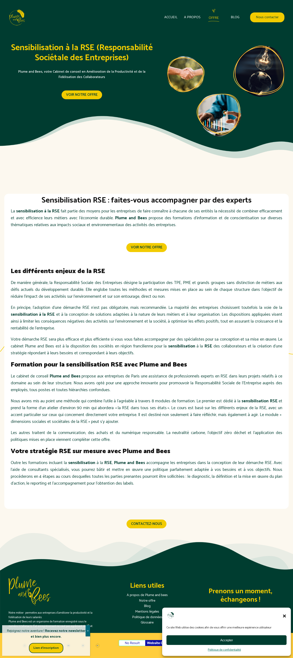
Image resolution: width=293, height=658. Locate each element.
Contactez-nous (146, 524)
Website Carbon (159, 643)
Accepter (226, 640)
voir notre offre (82, 95)
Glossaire (147, 622)
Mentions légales (147, 611)
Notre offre (147, 601)
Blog (235, 17)
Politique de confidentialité (224, 649)
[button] (284, 616)
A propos (192, 17)
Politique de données (147, 617)
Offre (214, 18)
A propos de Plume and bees (147, 595)
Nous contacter (267, 17)
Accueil (170, 17)
